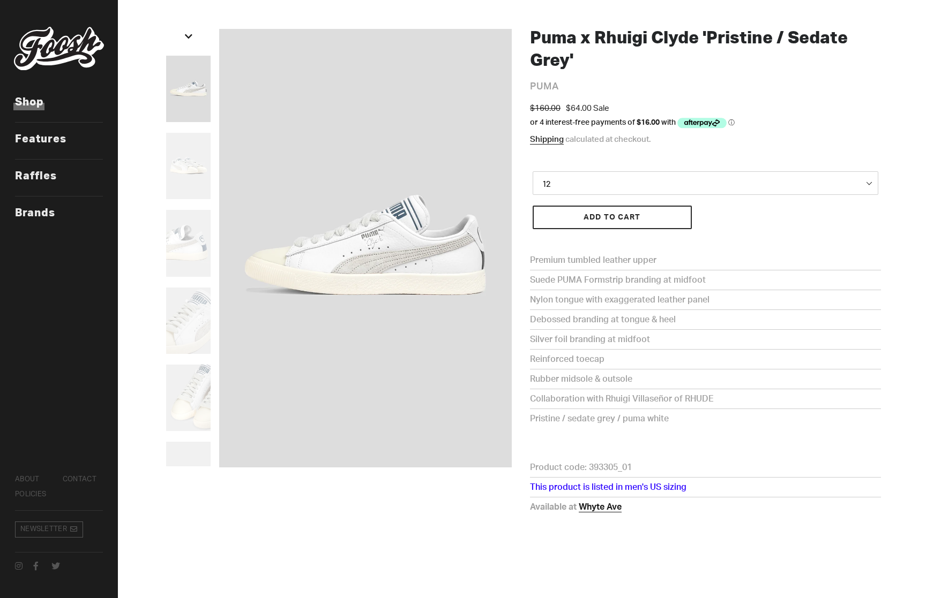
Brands (35, 213)
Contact (79, 479)
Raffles (36, 176)
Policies (30, 494)
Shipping (547, 139)
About (27, 479)
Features (40, 139)
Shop (29, 102)
